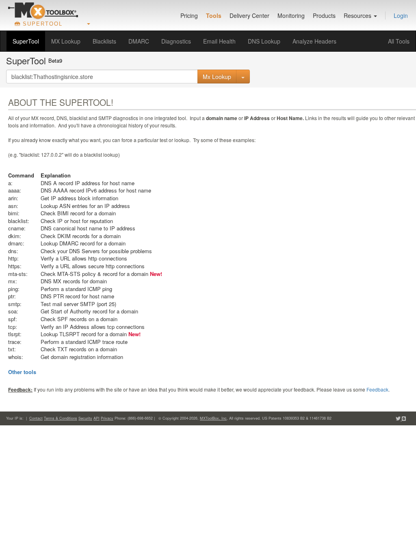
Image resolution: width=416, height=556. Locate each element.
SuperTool (26, 41)
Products (324, 15)
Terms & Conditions (60, 418)
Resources (358, 15)
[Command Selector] (243, 76)
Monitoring (291, 15)
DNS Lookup (264, 41)
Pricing (189, 15)
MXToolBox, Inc (213, 418)
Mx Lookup (217, 76)
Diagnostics (176, 41)
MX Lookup (65, 41)
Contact (36, 418)
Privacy (107, 418)
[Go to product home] (43, 11)
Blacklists (104, 41)
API (96, 418)
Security (85, 418)
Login (401, 15)
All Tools (399, 41)
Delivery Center (249, 15)
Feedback (377, 389)
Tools (213, 15)
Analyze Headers (314, 41)
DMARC (138, 41)
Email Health (219, 41)
